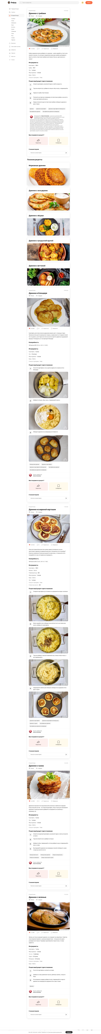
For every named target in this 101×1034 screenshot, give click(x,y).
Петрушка (31, 959)
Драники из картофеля (41, 108)
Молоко (31, 570)
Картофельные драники (35, 111)
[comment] (66, 153)
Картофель (32, 65)
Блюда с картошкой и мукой (47, 857)
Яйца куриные (32, 72)
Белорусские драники (34, 464)
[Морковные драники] (48, 176)
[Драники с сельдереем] (48, 201)
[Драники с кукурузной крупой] (48, 252)
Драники (32, 108)
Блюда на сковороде (34, 857)
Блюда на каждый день (57, 854)
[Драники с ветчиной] (48, 277)
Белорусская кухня (34, 854)
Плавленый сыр (33, 573)
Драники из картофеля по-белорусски (57, 108)
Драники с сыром (33, 723)
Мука (30, 75)
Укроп (30, 956)
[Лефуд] (12, 3)
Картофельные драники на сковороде (51, 111)
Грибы (30, 68)
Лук (30, 70)
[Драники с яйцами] (48, 226)
